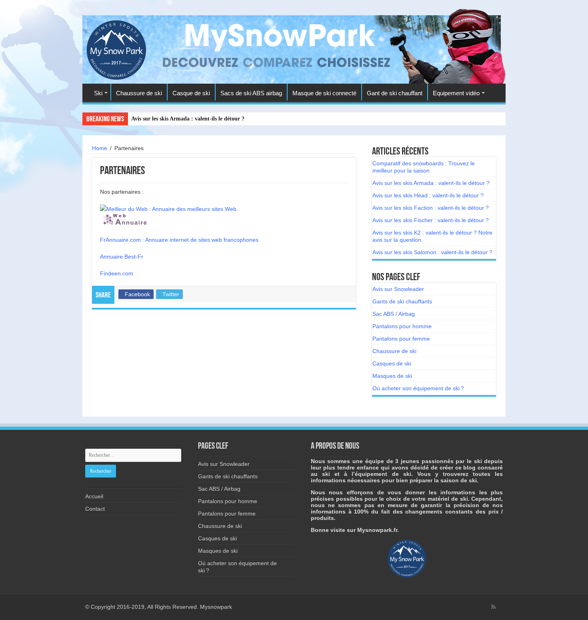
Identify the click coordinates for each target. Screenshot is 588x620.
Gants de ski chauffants (402, 301)
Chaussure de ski (139, 93)
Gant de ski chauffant (394, 93)
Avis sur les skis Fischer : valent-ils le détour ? (430, 220)
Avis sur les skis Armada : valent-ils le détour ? (187, 119)
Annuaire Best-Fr (121, 256)
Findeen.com (116, 273)
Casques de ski (391, 363)
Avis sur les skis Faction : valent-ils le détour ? (430, 208)
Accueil (94, 496)
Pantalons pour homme (402, 326)
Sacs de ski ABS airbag (251, 93)
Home (99, 148)
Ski (98, 93)
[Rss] (493, 607)
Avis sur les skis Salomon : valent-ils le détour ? (432, 252)
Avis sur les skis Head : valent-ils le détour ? (428, 195)
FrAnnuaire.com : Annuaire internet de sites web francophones (179, 240)
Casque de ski (191, 93)
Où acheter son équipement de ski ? (418, 388)
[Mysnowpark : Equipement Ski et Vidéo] (116, 48)
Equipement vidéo (456, 93)
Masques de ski (392, 376)
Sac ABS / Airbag (393, 314)
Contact (95, 509)
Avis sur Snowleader (398, 289)
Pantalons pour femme (401, 338)
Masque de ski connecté (324, 93)
